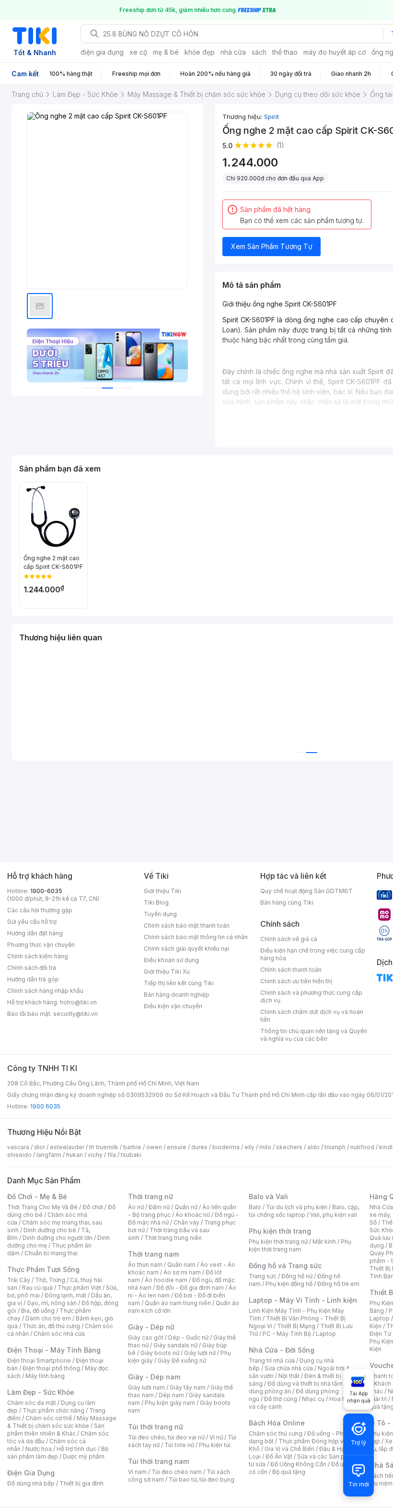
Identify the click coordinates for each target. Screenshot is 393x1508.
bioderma (226, 1147)
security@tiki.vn (75, 1013)
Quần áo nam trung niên (178, 1303)
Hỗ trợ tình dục (76, 1448)
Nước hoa (38, 1448)
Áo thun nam (145, 1264)
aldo (313, 1147)
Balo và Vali (268, 1196)
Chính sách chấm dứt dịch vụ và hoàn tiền (311, 1015)
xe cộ (138, 52)
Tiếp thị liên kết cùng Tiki (179, 983)
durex (199, 1147)
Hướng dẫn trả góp (33, 979)
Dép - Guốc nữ (188, 1337)
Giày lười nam (146, 1387)
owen (154, 1147)
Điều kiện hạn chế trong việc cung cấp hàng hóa (312, 954)
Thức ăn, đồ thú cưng (51, 1326)
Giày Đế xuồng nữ (182, 1360)
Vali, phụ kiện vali (333, 1214)
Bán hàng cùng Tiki (286, 902)
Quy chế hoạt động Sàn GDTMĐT (306, 891)
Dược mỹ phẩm (83, 1456)
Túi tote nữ (179, 1445)
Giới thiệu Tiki (162, 891)
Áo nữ (136, 1207)
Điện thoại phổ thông (51, 1368)
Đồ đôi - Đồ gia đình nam (190, 1287)
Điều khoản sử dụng (171, 960)
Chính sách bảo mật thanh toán (187, 925)
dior (39, 1147)
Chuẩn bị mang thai (51, 1253)
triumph (335, 1147)
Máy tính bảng (45, 1375)
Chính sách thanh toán (291, 969)
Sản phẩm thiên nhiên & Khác (55, 1429)
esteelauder (67, 1147)
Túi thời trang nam (158, 1461)
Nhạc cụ (313, 1398)
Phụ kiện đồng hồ (289, 1283)
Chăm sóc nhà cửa (59, 1333)
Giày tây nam (188, 1387)
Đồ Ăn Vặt (279, 1456)
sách (259, 52)
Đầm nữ (159, 1207)
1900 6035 (45, 1106)
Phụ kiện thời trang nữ (278, 1241)
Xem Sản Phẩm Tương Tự (271, 246)
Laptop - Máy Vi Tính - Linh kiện (303, 1300)
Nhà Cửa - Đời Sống (281, 1350)
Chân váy (186, 1222)
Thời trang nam (153, 1254)
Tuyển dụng (160, 914)
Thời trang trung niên (173, 1237)
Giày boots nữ (159, 1352)
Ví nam (137, 1471)
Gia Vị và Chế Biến (289, 1448)
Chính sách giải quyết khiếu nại (186, 948)
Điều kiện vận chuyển (173, 1006)
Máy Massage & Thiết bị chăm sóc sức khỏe (61, 1421)
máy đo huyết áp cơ (334, 52)
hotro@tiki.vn (78, 1002)
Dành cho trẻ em (48, 1318)
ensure (176, 1147)
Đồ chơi (92, 1207)
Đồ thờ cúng (280, 1398)
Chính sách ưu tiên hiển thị (296, 981)
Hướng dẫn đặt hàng (35, 933)
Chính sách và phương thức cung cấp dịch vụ (311, 996)
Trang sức (263, 1276)
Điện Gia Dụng (31, 1473)
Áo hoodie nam (166, 1280)
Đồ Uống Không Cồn (298, 1464)
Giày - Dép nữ (151, 1327)
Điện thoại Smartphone (39, 1360)
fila (111, 1154)
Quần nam (181, 1264)
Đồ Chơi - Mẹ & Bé (37, 1196)
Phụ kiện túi (215, 1445)
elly (249, 1147)
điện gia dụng (102, 52)
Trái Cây (18, 1280)
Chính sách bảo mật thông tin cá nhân (196, 937)
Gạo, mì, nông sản (52, 1303)
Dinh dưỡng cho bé (49, 1230)
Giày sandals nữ (175, 1345)
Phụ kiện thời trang (280, 1231)
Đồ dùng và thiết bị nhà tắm (305, 1383)
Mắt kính (324, 1241)
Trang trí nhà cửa (272, 1360)
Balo (255, 1207)
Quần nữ (185, 1207)
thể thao (285, 52)
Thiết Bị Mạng (296, 1326)
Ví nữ (216, 1437)
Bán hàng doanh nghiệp (176, 994)
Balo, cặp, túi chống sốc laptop (304, 1210)
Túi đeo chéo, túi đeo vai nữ (166, 1437)
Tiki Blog (156, 902)
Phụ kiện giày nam (170, 1402)
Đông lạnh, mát (65, 1295)
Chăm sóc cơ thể (48, 1418)
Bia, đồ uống (38, 1310)
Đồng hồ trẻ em (338, 1283)
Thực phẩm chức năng (53, 1410)
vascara (18, 1147)
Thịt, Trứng (50, 1280)
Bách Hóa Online (277, 1423)
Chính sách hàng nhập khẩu (45, 990)
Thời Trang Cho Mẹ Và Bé (42, 1207)
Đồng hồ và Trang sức (285, 1265)
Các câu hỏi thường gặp (39, 910)
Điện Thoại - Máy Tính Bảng (54, 1350)
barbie (132, 1147)
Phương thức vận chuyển (41, 944)
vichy (95, 1154)
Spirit (271, 116)
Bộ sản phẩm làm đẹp (57, 1452)
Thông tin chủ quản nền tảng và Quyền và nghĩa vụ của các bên (313, 1034)
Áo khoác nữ (192, 1214)
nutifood (362, 1147)
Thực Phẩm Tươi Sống (43, 1269)
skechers (289, 1147)
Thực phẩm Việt (79, 1287)
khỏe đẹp (200, 52)
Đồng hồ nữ (296, 1276)
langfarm (48, 1154)
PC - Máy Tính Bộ (287, 1333)
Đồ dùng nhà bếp (31, 1483)
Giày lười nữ (200, 1352)
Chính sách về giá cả (288, 938)
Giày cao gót (145, 1337)
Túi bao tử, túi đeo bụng (201, 1479)
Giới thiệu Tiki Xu (167, 971)
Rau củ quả (37, 1287)
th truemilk (103, 1147)
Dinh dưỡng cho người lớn (57, 1237)
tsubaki (131, 1154)
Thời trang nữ (150, 1196)
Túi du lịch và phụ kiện (296, 1207)
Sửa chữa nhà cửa (289, 1368)
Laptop (326, 1333)
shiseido (19, 1154)
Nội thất (289, 1375)
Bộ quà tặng (288, 1471)
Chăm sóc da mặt (31, 1402)
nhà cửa (233, 52)
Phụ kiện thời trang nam (300, 1245)
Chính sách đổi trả (31, 967)
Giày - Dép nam (154, 1377)
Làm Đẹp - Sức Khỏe (40, 1392)
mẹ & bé (166, 52)
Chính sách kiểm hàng (37, 956)
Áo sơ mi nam (182, 1272)
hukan (74, 1154)
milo (265, 1147)
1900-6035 (46, 891)
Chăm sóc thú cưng (275, 1433)
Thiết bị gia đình (81, 1483)
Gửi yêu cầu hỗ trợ (32, 921)
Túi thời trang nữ (155, 1427)
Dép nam (171, 1395)
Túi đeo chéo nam (176, 1471)
